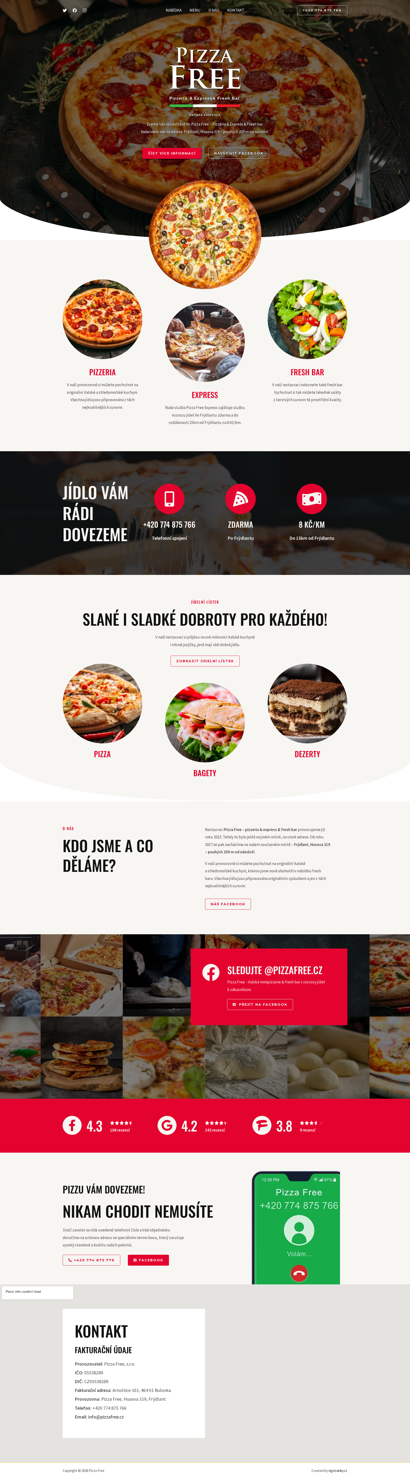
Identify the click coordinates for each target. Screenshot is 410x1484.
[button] (322, 10)
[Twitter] (65, 10)
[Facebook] (75, 10)
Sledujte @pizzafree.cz (274, 970)
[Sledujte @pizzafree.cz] (211, 972)
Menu (195, 10)
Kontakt (235, 10)
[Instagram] (85, 10)
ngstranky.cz (338, 1470)
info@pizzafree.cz (106, 1416)
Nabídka (174, 10)
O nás (214, 10)
